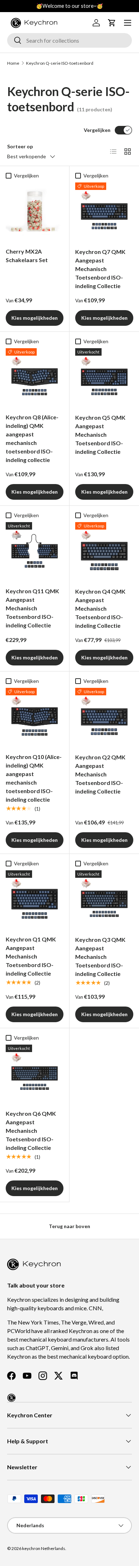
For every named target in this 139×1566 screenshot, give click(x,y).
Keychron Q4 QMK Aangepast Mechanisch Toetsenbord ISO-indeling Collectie (100, 608)
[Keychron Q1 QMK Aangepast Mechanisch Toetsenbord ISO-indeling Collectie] (34, 899)
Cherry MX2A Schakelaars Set (27, 255)
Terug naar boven (69, 1226)
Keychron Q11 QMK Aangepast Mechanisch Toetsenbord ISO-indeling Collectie (32, 608)
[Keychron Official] (11, 1398)
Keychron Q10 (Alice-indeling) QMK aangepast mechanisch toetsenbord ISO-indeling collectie (34, 778)
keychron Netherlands (43, 1548)
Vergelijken (97, 130)
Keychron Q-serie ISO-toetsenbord (59, 63)
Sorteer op (20, 146)
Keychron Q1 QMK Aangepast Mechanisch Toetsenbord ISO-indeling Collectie (31, 956)
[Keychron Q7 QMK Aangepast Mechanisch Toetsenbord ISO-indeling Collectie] (104, 211)
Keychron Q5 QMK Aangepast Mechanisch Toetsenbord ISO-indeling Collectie (100, 434)
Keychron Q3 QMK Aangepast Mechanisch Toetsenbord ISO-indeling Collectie (100, 956)
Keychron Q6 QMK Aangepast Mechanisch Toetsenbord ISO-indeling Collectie (31, 1130)
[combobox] (69, 40)
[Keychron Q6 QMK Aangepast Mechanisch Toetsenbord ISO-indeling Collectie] (34, 1073)
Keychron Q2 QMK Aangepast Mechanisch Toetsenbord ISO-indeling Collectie (100, 774)
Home (13, 63)
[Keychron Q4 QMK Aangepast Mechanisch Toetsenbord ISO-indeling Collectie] (104, 551)
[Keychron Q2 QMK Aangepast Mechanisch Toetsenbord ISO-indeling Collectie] (104, 717)
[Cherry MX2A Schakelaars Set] (34, 211)
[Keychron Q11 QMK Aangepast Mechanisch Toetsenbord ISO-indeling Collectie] (34, 551)
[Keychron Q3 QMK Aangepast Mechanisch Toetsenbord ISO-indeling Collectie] (104, 899)
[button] (112, 23)
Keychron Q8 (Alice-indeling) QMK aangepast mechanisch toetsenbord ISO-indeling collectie (32, 438)
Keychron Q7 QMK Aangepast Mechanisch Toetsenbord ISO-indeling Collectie (100, 268)
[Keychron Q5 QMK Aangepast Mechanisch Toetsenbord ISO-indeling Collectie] (104, 377)
